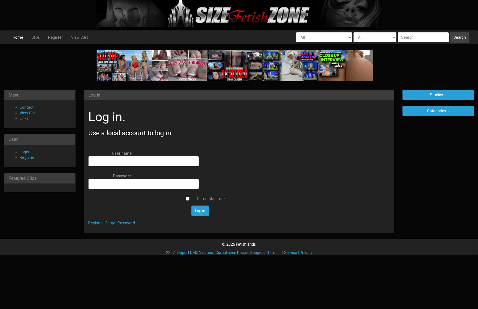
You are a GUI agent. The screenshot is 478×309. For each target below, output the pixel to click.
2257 (170, 252)
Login (24, 152)
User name (122, 153)
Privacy (306, 252)
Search (459, 37)
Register (55, 37)
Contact (26, 107)
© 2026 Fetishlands (239, 244)
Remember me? (211, 198)
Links (24, 118)
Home (18, 37)
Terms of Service (282, 252)
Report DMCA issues (195, 252)
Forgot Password (120, 223)
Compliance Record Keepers (240, 252)
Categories (437, 111)
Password (122, 176)
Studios (437, 95)
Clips (36, 37)
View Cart (79, 37)
